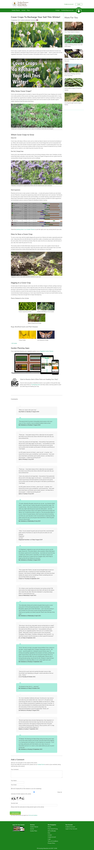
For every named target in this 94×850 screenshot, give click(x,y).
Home (49, 827)
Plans (28, 10)
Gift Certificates (52, 831)
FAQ (49, 833)
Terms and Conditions (33, 815)
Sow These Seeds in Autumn (72, 32)
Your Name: (14, 780)
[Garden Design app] (38, 376)
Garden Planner (16, 10)
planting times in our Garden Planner (25, 229)
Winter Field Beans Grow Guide (45, 311)
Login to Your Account (71, 829)
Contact (58, 10)
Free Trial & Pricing (53, 829)
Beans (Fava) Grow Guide (34, 323)
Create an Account (70, 827)
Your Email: (14, 785)
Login (78, 4)
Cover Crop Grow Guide (25, 311)
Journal (23, 10)
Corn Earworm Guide (42, 340)
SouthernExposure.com (67, 10)
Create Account (52, 837)
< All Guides (14, 343)
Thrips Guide (22, 340)
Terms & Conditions (53, 841)
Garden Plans (33, 831)
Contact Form (41, 764)
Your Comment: (15, 769)
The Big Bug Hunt (35, 384)
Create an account (68, 4)
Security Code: (14, 803)
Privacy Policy (51, 843)
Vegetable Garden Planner (46, 351)
